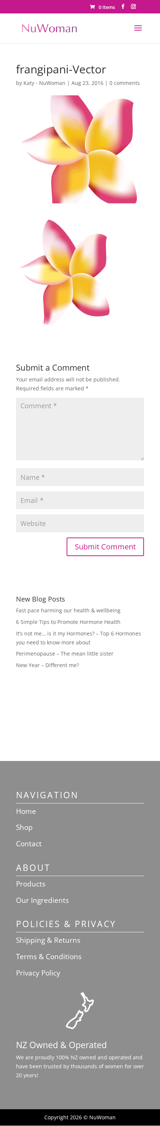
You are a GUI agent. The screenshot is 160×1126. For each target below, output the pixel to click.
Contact (29, 844)
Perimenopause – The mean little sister (64, 653)
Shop (24, 827)
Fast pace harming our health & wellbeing (68, 610)
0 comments (124, 82)
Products (30, 884)
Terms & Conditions (48, 956)
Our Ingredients (42, 900)
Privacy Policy (38, 973)
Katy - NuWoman (44, 82)
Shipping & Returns (48, 940)
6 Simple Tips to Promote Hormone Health (68, 621)
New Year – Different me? (47, 665)
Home (26, 811)
